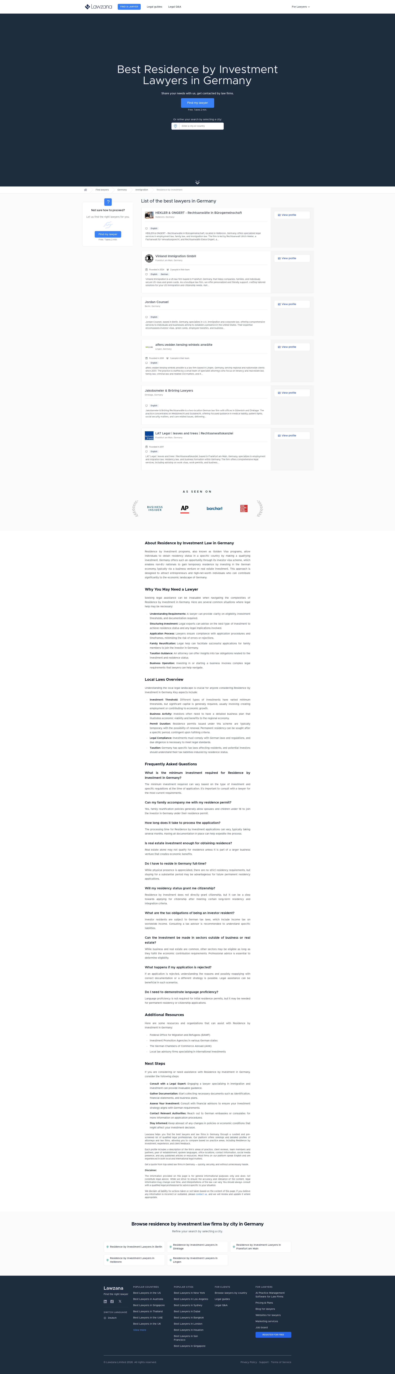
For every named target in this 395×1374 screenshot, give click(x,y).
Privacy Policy (249, 1362)
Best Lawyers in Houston (188, 1330)
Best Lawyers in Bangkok (189, 1317)
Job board (262, 1327)
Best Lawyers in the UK (147, 1324)
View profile (289, 215)
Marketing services (267, 1321)
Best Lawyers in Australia (148, 1299)
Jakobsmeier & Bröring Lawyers (169, 390)
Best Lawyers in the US (147, 1293)
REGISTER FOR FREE (273, 1335)
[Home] (85, 189)
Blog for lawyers (265, 1309)
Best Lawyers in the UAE (148, 1317)
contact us (201, 1194)
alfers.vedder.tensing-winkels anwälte (183, 344)
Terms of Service (281, 1362)
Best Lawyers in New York (189, 1293)
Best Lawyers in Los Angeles (191, 1299)
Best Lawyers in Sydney (188, 1305)
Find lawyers (102, 190)
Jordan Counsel (156, 302)
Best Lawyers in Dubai (187, 1311)
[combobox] (201, 126)
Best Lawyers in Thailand (148, 1311)
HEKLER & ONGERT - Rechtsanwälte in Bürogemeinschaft (198, 212)
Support (264, 1362)
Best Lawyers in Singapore (149, 1305)
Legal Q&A (174, 7)
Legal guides (154, 7)
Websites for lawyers (268, 1315)
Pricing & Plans (264, 1303)
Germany (122, 190)
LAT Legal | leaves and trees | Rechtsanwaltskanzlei (194, 433)
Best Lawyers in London (188, 1324)
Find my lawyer (197, 103)
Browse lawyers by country (231, 1293)
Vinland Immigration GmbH (175, 256)
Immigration (141, 190)
